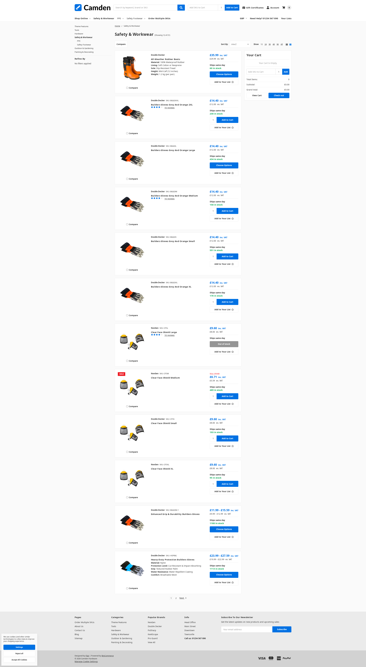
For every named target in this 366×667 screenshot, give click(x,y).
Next (181, 598)
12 (262, 44)
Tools (77, 30)
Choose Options (224, 74)
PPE (119, 18)
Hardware (79, 33)
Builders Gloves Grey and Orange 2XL (172, 104)
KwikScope (153, 634)
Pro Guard (153, 638)
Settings (19, 647)
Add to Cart (232, 7)
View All (151, 642)
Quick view (132, 68)
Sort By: (224, 44)
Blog (77, 634)
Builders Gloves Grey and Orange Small (173, 241)
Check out (279, 95)
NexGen (151, 622)
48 (274, 44)
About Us (79, 626)
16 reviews (169, 107)
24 (266, 44)
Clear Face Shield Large (164, 332)
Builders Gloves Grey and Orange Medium (174, 195)
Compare (121, 44)
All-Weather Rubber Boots (165, 59)
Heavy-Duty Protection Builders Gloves (172, 559)
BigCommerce (108, 655)
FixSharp (152, 630)
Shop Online (81, 18)
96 (278, 44)
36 (270, 44)
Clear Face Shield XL (162, 468)
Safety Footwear (135, 18)
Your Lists (286, 18)
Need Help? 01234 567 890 (264, 18)
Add (286, 71)
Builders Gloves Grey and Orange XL (171, 286)
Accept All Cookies (19, 660)
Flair (87, 655)
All (282, 44)
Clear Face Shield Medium (165, 377)
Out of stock (224, 344)
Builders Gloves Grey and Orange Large (173, 150)
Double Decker (155, 626)
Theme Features (81, 26)
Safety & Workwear (104, 18)
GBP (242, 18)
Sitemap (78, 638)
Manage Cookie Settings (86, 661)
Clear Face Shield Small (164, 423)
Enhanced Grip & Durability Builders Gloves (175, 514)
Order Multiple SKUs (159, 18)
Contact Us (80, 630)
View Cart (257, 95)
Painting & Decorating (84, 52)
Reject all (19, 653)
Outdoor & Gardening (84, 48)
